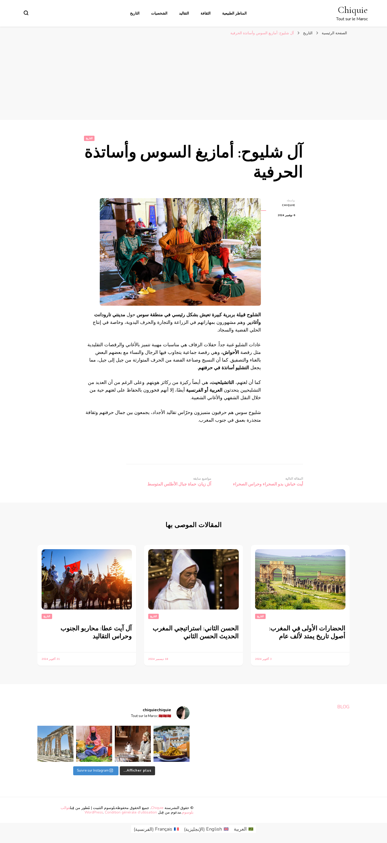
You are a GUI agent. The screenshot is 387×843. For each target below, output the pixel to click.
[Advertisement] (193, 80)
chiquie (288, 205)
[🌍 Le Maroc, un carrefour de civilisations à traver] (55, 744)
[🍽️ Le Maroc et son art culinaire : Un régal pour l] (171, 744)
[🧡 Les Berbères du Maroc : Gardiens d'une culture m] (133, 744)
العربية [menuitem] (240, 829)
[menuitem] (243, 829)
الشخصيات (159, 13)
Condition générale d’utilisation (131, 812)
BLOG (343, 707)
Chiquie (353, 10)
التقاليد (184, 13)
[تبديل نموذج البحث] (26, 13)
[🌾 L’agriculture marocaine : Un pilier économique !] (94, 744)
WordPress (94, 812)
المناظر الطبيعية (234, 13)
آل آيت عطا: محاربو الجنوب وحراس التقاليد (96, 632)
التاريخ (135, 13)
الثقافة (206, 13)
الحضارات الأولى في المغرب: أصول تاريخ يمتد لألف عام (307, 632)
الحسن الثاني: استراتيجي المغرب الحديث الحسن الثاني (196, 632)
